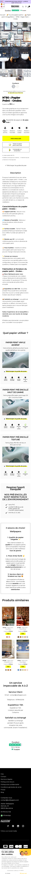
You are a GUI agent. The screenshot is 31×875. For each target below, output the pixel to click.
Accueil (2, 15)
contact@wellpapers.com (18, 695)
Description (15, 173)
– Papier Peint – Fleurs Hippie (23, 661)
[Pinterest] (13, 826)
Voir (8, 633)
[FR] (2, 1)
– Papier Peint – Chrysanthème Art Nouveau (8, 661)
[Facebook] (8, 826)
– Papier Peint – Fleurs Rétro (8, 628)
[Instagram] (23, 826)
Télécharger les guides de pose (16, 165)
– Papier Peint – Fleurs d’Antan (22, 628)
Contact (3, 776)
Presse (3, 789)
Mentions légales (6, 779)
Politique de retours (7, 782)
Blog (2, 792)
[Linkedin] (18, 826)
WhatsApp (7, 815)
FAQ (2, 774)
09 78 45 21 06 (6, 812)
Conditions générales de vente (11, 787)
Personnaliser (16, 138)
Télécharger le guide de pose (16, 371)
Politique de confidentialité (10, 784)
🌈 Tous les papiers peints (15, 15)
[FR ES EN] (2, 1)
